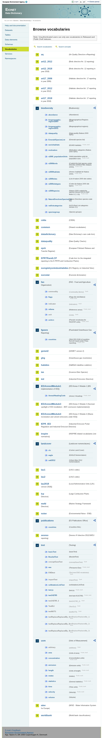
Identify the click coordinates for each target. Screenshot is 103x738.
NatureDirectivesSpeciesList (58, 199)
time (50, 687)
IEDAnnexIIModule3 (51, 404)
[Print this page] (81, 2)
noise (44, 513)
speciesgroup (54, 212)
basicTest (52, 552)
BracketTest (53, 557)
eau (49, 567)
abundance (53, 115)
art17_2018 (46, 98)
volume (51, 697)
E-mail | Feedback (13, 730)
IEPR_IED (46, 424)
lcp (42, 494)
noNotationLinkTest (56, 585)
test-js (50, 590)
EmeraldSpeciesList (56, 140)
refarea (51, 309)
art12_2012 (46, 61)
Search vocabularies (44, 47)
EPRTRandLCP (49, 258)
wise (43, 705)
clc (49, 450)
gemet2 (45, 351)
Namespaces (10, 58)
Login (76, 2)
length (51, 670)
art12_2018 (46, 69)
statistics (52, 681)
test (43, 545)
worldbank (46, 715)
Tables (7, 35)
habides (45, 365)
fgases (44, 330)
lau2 (43, 477)
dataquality (53, 133)
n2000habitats (54, 172)
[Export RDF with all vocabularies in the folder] (94, 108)
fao (42, 282)
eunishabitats (54, 145)
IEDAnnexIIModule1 (51, 386)
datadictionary (48, 234)
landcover (46, 444)
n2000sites (52, 179)
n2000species (54, 191)
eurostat (45, 275)
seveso (44, 535)
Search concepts (65, 47)
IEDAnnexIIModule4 (51, 414)
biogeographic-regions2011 (54, 127)
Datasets (8, 30)
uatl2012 (51, 460)
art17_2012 (46, 88)
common (45, 227)
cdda (43, 220)
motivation (52, 150)
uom (43, 641)
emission (52, 665)
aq (42, 54)
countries (52, 339)
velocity (51, 692)
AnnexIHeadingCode (56, 396)
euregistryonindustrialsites (54, 268)
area (50, 653)
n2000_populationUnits (57, 157)
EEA (16, 2)
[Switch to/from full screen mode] (84, 2)
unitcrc (51, 320)
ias (42, 372)
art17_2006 (46, 78)
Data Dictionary (25, 20)
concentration (54, 658)
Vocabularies (11, 49)
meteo (51, 676)
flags (50, 297)
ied (42, 379)
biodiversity (47, 108)
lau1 (43, 470)
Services (8, 54)
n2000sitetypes (54, 184)
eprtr (43, 248)
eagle (50, 455)
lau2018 (45, 484)
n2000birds (53, 163)
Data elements (11, 40)
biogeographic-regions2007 (54, 121)
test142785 (52, 595)
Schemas (9, 44)
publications (47, 520)
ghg (43, 358)
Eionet (15, 20)
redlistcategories (55, 206)
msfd (43, 504)
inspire (44, 434)
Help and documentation (15, 25)
